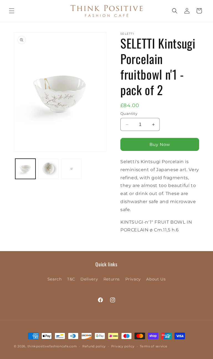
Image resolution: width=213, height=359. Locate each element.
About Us (156, 279)
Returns (111, 279)
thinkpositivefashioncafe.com (52, 346)
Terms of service (153, 346)
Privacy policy (123, 346)
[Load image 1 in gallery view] (25, 169)
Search (54, 279)
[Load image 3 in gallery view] (71, 169)
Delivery (89, 279)
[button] (12, 11)
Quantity (128, 113)
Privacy (133, 279)
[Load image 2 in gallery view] (48, 169)
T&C (71, 279)
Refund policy (94, 346)
